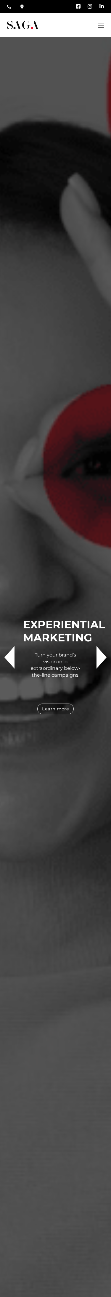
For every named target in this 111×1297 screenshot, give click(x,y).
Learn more (55, 709)
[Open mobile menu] (101, 25)
